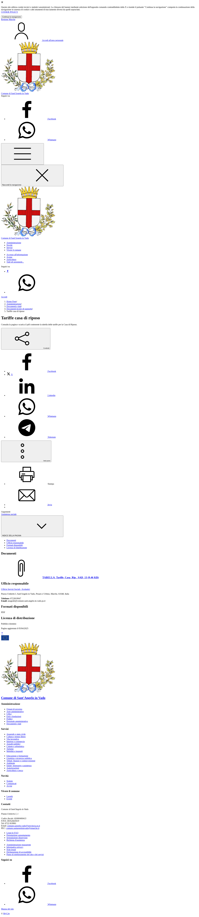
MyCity (6, 913)
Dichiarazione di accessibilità (18, 852)
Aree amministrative (15, 711)
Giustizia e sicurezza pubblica (19, 758)
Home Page (11, 301)
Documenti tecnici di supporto (19, 309)
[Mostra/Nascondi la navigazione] (22, 154)
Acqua (9, 257)
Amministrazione (13, 304)
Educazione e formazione (17, 756)
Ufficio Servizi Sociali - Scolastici (15, 589)
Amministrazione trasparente (18, 845)
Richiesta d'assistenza (15, 840)
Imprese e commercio (15, 741)
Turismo (10, 749)
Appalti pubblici (13, 744)
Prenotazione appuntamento (18, 835)
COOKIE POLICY (9, 12)
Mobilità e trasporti (14, 751)
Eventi (9, 799)
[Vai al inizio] (2, 633)
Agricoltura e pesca (14, 770)
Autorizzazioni (12, 768)
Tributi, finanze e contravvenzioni (20, 761)
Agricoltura (11, 259)
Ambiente (10, 763)
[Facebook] (7, 271)
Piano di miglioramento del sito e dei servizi (25, 854)
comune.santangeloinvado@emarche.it (22, 828)
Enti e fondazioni (13, 716)
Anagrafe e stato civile (16, 734)
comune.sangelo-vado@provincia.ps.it (23, 826)
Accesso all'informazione (17, 254)
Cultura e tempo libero (16, 736)
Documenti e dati (13, 306)
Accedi (4, 297)
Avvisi (9, 786)
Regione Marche (8, 19)
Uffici (9, 714)
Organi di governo (14, 709)
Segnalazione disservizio (16, 838)
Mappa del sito (7, 909)
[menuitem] (31, 371)
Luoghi (9, 796)
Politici (9, 719)
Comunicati (11, 783)
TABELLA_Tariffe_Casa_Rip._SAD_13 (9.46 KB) (70, 577)
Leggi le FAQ (12, 833)
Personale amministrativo (17, 721)
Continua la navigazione (11, 17)
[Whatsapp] (26, 292)
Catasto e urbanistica (15, 746)
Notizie (9, 781)
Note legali (11, 849)
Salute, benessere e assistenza (19, 765)
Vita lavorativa (12, 739)
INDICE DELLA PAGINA (12, 536)
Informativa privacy (14, 847)
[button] (13, 243)
